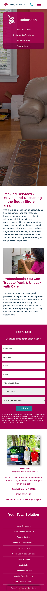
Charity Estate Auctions (23, 576)
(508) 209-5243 (23, 494)
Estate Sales (24, 565)
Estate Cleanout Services (23, 582)
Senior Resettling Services (23, 543)
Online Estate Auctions (23, 570)
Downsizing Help (23, 548)
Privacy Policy (8, 418)
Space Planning (23, 559)
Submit (24, 408)
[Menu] (38, 4)
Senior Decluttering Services (23, 554)
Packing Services (23, 537)
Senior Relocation (23, 526)
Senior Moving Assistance (23, 531)
